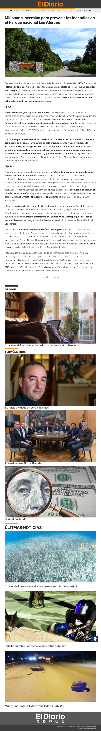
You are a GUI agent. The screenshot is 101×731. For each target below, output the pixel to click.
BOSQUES (18, 11)
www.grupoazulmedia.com (87, 729)
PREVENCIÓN (81, 11)
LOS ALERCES (40, 11)
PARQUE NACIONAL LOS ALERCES (61, 11)
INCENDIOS (28, 11)
